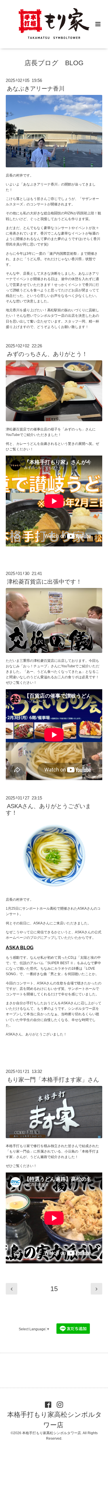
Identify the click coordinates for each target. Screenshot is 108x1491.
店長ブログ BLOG (54, 63)
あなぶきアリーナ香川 (36, 88)
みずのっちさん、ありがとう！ (47, 354)
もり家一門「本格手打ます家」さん (53, 1079)
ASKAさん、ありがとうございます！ (48, 809)
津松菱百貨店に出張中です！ (44, 581)
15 (54, 1289)
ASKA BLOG (19, 947)
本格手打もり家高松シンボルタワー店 (54, 1420)
